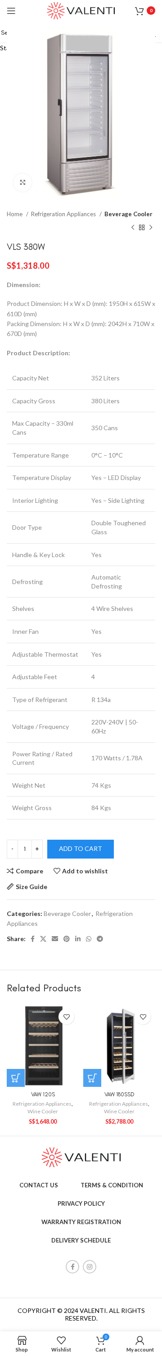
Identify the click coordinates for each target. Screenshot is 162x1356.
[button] (16, 1078)
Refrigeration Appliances (42, 1103)
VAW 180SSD (119, 1094)
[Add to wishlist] (66, 1017)
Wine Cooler (42, 1111)
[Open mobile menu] (11, 11)
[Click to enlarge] (23, 183)
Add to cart (80, 848)
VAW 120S (43, 1094)
